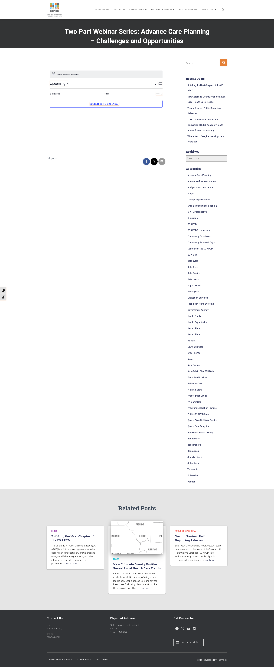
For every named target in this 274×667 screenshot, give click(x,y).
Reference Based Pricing (200, 432)
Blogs (190, 193)
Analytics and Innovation (200, 187)
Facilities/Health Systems (200, 304)
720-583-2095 (54, 637)
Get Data (118, 10)
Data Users (193, 279)
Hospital (191, 340)
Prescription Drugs (197, 395)
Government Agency (198, 310)
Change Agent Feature (198, 199)
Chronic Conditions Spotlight (202, 206)
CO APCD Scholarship (198, 230)
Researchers (194, 445)
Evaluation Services (197, 297)
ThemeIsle (222, 660)
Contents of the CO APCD (200, 248)
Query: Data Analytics (198, 426)
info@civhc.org (54, 628)
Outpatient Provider (197, 377)
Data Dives (192, 267)
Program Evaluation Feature (202, 408)
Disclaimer (102, 659)
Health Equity (194, 316)
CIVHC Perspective (197, 212)
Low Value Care (195, 347)
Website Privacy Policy (60, 659)
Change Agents (137, 10)
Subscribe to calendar (104, 103)
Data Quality (193, 273)
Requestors (193, 438)
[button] (124, 10)
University (192, 475)
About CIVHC (208, 10)
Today (106, 93)
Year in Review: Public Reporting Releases (191, 538)
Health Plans (193, 328)
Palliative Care (194, 383)
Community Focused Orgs (201, 242)
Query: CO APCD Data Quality (202, 420)
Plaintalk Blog (194, 389)
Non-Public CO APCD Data (200, 371)
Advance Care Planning (199, 175)
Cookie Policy (84, 659)
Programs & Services (162, 10)
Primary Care (194, 402)
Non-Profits (193, 365)
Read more (71, 563)
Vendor (191, 481)
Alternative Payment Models (201, 181)
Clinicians (192, 218)
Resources (193, 451)
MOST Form (193, 353)
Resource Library (188, 10)
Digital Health (194, 285)
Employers (193, 291)
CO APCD (192, 224)
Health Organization (197, 322)
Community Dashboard (199, 236)
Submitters (193, 463)
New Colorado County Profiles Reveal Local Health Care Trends (137, 566)
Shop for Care (102, 10)
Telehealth (192, 469)
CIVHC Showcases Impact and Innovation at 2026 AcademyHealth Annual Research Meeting (205, 124)
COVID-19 (192, 255)
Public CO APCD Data (198, 414)
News (190, 359)
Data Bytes (192, 261)
